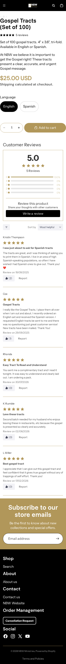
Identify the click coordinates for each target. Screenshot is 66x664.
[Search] (54, 5)
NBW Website (14, 603)
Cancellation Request (20, 620)
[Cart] (62, 5)
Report (23, 278)
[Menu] (4, 5)
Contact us (11, 597)
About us (10, 582)
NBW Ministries (27, 651)
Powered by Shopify (45, 651)
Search (8, 567)
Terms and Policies (33, 658)
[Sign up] (57, 539)
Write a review (33, 213)
